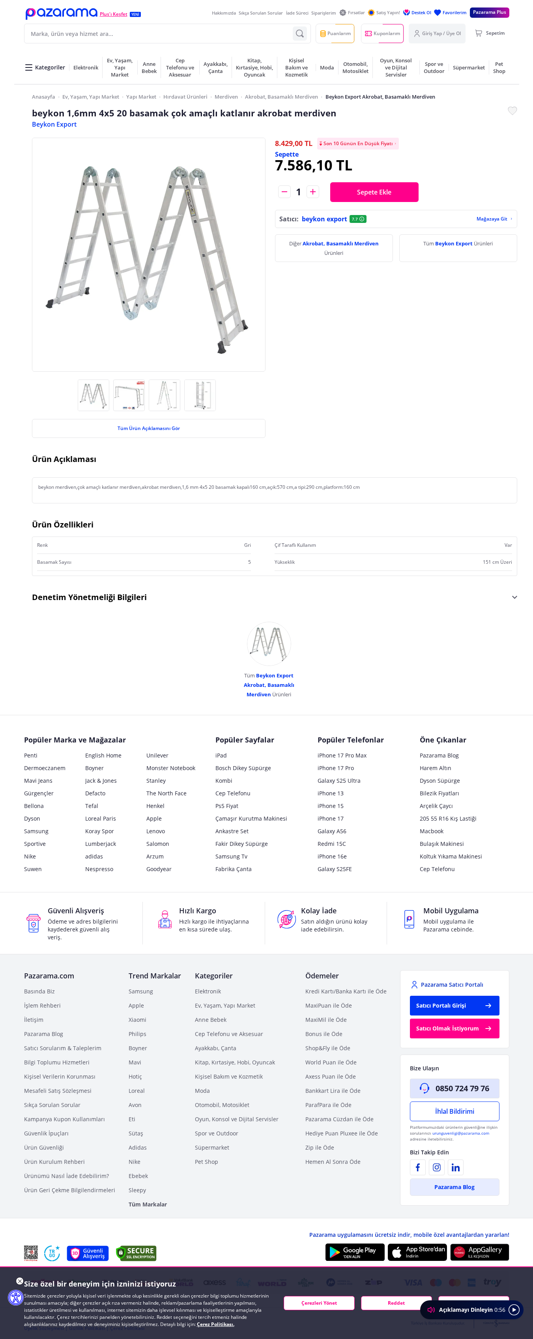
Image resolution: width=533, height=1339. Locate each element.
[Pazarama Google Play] (355, 1252)
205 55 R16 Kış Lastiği (448, 818)
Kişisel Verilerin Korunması (59, 1076)
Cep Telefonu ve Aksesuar (229, 1034)
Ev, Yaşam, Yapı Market (90, 96)
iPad (221, 755)
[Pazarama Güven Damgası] (52, 1253)
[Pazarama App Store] (417, 1252)
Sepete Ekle (374, 192)
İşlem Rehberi (42, 1005)
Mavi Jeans (38, 780)
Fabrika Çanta (233, 869)
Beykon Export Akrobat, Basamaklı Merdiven (380, 96)
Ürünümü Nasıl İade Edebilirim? (66, 1176)
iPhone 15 (331, 806)
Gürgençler (39, 793)
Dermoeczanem (44, 768)
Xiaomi (137, 1019)
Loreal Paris (100, 818)
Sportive (35, 843)
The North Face (166, 793)
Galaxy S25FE (335, 869)
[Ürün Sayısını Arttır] (313, 191)
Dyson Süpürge (440, 780)
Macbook (431, 831)
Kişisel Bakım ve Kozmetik (229, 1076)
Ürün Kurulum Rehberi (54, 1161)
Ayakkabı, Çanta (215, 1048)
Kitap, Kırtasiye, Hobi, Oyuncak (235, 1062)
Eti (132, 1119)
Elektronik (208, 991)
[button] (61, 14)
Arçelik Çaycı (436, 806)
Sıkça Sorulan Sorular (261, 13)
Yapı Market (141, 96)
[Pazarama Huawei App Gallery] (479, 1252)
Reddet (396, 1303)
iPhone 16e (332, 856)
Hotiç (135, 1076)
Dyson (32, 818)
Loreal (137, 1090)
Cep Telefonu (233, 793)
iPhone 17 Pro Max (342, 755)
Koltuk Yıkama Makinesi (451, 856)
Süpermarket (212, 1147)
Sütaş (136, 1133)
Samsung (36, 831)
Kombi (223, 780)
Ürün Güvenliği (44, 1147)
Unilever (157, 755)
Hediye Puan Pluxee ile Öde (341, 1133)
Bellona (34, 806)
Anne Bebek (210, 1019)
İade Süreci (297, 13)
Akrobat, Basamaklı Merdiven (281, 96)
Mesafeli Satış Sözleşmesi (58, 1090)
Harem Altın (435, 768)
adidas (94, 856)
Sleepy (137, 1190)
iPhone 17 (331, 818)
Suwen (33, 869)
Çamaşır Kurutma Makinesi (251, 818)
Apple (154, 818)
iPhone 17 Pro (336, 768)
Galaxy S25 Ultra (339, 780)
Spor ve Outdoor (216, 1133)
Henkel (155, 806)
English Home (103, 755)
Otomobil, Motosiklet (222, 1105)
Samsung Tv (231, 856)
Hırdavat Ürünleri (185, 96)
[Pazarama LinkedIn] (456, 1167)
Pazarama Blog (439, 755)
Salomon (157, 843)
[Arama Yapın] (300, 33)
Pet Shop (206, 1161)
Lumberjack (100, 843)
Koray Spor (99, 831)
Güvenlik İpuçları (46, 1133)
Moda (202, 1090)
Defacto (95, 793)
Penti (30, 755)
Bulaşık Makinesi (442, 843)
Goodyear (159, 869)
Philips (137, 1034)
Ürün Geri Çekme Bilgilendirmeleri (69, 1190)
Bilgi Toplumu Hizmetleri (57, 1062)
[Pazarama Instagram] (437, 1167)
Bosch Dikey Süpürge (243, 768)
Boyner (94, 768)
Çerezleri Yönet (319, 1303)
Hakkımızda (224, 13)
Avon (135, 1105)
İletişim (33, 1019)
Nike (30, 856)
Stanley (156, 780)
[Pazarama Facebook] (418, 1167)
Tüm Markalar (148, 1204)
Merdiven (226, 96)
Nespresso (99, 869)
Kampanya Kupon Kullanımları (64, 1119)
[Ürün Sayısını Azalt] (284, 191)
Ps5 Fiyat (226, 806)
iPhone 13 (331, 793)
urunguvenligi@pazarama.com (460, 1133)
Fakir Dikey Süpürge (241, 843)
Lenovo (155, 831)
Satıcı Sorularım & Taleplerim (62, 1048)
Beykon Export (54, 124)
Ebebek (138, 1176)
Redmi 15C (332, 843)
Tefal (91, 806)
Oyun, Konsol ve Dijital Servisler (237, 1119)
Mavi (135, 1062)
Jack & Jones (101, 780)
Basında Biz (39, 991)
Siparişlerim (323, 13)
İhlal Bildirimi (454, 1111)
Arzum (155, 856)
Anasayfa (43, 96)
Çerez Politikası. (215, 1324)
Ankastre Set (232, 831)
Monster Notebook (170, 768)
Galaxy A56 (332, 831)
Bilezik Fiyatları (439, 793)
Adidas (138, 1147)
